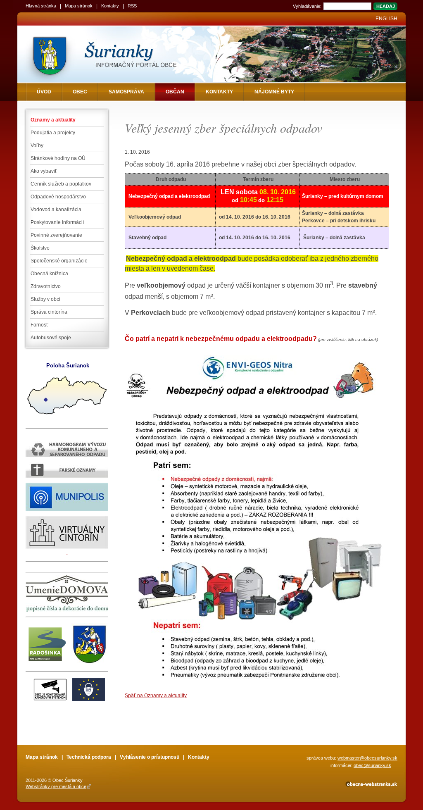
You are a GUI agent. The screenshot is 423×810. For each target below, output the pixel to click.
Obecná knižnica (49, 273)
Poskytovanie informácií (57, 222)
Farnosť (39, 325)
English (386, 18)
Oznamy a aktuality (53, 120)
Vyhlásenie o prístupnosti (149, 757)
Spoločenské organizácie (59, 261)
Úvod (44, 92)
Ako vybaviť (44, 171)
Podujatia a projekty (53, 133)
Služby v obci (45, 299)
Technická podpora (89, 757)
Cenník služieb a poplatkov (61, 184)
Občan (175, 92)
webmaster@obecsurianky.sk (367, 757)
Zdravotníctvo (46, 286)
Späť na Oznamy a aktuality (156, 695)
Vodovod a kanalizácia (56, 209)
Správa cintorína (49, 312)
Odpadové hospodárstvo (58, 197)
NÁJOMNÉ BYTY (274, 92)
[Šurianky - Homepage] (117, 54)
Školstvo (40, 248)
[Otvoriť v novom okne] (370, 785)
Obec (80, 92)
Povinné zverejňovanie (56, 235)
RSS (132, 5)
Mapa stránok (79, 5)
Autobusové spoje (51, 338)
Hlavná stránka (41, 5)
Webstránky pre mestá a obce (56, 786)
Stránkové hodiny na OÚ (58, 158)
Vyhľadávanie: (307, 6)
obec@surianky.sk (372, 765)
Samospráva (126, 92)
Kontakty (110, 5)
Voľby (37, 145)
